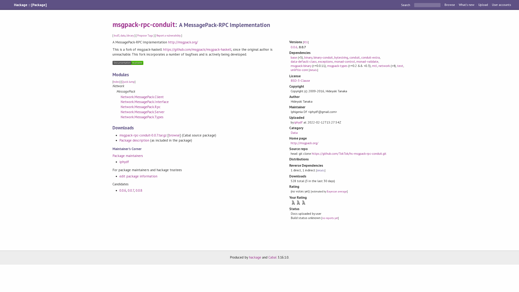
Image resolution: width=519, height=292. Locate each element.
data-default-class (303, 61)
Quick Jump (128, 82)
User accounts (501, 5)
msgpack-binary (301, 66)
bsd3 (116, 35)
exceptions (325, 61)
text (400, 66)
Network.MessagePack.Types (142, 117)
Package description (134, 140)
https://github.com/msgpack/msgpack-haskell (197, 49)
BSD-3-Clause (300, 80)
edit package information (138, 176)
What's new (466, 5)
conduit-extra (370, 57)
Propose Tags (145, 35)
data (122, 35)
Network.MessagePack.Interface (145, 102)
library (130, 35)
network (384, 66)
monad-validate (367, 61)
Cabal (272, 257)
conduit (355, 57)
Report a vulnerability (169, 35)
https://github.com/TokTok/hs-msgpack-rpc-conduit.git (349, 153)
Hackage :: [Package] (30, 5)
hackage (255, 257)
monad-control (344, 61)
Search (406, 5)
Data (294, 133)
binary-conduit (323, 57)
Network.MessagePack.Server (142, 112)
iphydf (124, 162)
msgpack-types (337, 66)
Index (116, 82)
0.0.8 (139, 190)
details (313, 70)
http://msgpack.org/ (183, 42)
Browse (449, 5)
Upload (483, 5)
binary (308, 57)
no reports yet (330, 218)
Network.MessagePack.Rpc (141, 107)
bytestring (341, 57)
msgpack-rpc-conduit (144, 24)
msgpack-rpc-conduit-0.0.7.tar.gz (142, 135)
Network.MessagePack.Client (142, 97)
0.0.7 (131, 190)
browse (174, 135)
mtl (374, 66)
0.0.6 (122, 190)
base (294, 57)
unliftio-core (299, 70)
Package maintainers (128, 156)
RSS (306, 42)
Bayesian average (337, 191)
